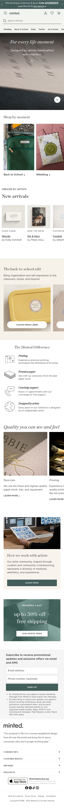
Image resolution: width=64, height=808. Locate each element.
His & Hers (33, 236)
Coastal (57, 236)
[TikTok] (34, 788)
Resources (9, 772)
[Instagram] (37, 788)
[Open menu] (5, 13)
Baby (33, 29)
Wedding (7, 29)
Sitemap (41, 796)
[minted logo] (15, 13)
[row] (32, 68)
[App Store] (18, 781)
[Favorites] (52, 13)
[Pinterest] (30, 788)
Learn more (11, 495)
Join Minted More (32, 633)
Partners (8, 765)
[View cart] (58, 13)
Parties (42, 29)
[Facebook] (26, 788)
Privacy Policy (30, 796)
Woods (6, 236)
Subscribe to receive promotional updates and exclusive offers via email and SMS (31, 658)
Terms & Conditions (15, 796)
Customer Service (13, 759)
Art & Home (53, 29)
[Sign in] (45, 13)
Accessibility (51, 796)
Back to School (21, 29)
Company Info (11, 752)
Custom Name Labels (27, 324)
